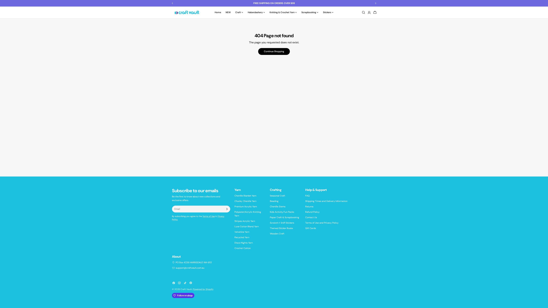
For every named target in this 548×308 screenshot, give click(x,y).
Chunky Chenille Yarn (245, 201)
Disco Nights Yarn (243, 242)
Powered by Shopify (203, 289)
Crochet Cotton (242, 248)
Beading (274, 201)
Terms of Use (209, 216)
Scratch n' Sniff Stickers (282, 222)
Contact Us (311, 217)
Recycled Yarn (241, 237)
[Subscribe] (227, 209)
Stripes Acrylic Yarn (244, 221)
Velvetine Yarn (241, 231)
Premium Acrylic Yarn (245, 206)
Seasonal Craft (277, 195)
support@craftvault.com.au (190, 267)
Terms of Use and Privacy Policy (322, 222)
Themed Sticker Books (281, 228)
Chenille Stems (277, 206)
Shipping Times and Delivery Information (326, 201)
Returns (309, 206)
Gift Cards (310, 228)
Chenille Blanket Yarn (245, 195)
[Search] (363, 12)
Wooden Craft (277, 233)
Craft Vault (186, 289)
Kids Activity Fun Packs (282, 211)
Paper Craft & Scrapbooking (284, 217)
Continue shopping (274, 51)
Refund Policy (312, 211)
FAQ (307, 195)
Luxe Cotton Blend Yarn (246, 226)
